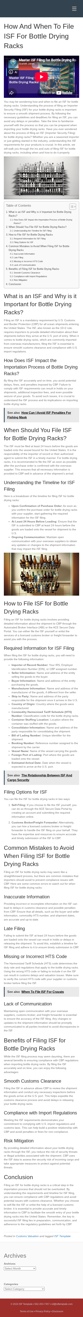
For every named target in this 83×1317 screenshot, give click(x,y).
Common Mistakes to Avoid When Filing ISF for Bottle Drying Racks (39, 248)
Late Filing (18, 257)
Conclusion (15, 284)
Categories (11, 1284)
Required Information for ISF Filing (30, 238)
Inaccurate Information (24, 254)
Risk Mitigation (20, 280)
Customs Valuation (27, 1236)
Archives (9, 1263)
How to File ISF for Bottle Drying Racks (31, 234)
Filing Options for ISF (23, 242)
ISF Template (62, 1236)
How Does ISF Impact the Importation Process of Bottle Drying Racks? (43, 221)
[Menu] (74, 8)
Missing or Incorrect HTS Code (28, 261)
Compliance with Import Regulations (30, 276)
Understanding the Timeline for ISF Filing (33, 231)
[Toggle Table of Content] (70, 206)
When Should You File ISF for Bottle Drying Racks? (37, 227)
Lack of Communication (25, 265)
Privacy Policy (43, 1311)
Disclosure (57, 1311)
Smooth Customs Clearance (27, 273)
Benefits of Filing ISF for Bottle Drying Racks (34, 269)
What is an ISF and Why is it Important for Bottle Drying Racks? (40, 214)
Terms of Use (27, 1311)
